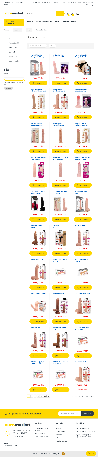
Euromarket (43, 454)
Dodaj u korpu (39, 83)
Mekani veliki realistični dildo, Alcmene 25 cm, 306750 (58, 126)
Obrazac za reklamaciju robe (85, 431)
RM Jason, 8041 (36, 328)
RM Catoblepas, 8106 (82, 294)
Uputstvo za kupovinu (44, 21)
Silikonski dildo (13, 47)
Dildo (29, 30)
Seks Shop (17, 30)
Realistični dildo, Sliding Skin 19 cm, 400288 (37, 57)
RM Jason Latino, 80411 (36, 226)
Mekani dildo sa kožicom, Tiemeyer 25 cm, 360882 (38, 91)
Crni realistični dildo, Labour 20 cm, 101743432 (38, 193)
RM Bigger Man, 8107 (38, 294)
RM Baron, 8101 (58, 294)
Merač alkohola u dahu (42, 437)
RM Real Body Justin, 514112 (60, 260)
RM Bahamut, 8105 (81, 362)
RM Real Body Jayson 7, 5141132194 (38, 362)
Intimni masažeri (14, 61)
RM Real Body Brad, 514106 (82, 260)
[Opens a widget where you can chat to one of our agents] (91, 453)
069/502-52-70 (72, 2)
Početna (30, 21)
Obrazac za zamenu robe (84, 428)
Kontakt (66, 21)
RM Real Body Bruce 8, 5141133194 (82, 328)
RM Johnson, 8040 (37, 259)
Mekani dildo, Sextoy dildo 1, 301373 (38, 158)
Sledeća (46, 396)
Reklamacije (59, 438)
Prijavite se (87, 414)
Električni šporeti (40, 433)
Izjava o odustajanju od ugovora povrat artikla (83, 436)
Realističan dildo (14, 43)
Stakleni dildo (13, 56)
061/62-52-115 (46, 2)
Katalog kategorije (10, 22)
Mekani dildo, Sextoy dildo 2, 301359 (60, 158)
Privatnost (59, 435)
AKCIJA (73, 21)
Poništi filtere (8, 88)
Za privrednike (60, 431)
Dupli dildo (12, 52)
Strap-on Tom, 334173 (58, 226)
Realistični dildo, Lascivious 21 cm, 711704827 (37, 125)
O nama (58, 428)
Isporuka (57, 21)
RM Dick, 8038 (80, 225)
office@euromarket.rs (86, 2)
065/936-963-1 (58, 2)
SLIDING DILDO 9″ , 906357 (82, 192)
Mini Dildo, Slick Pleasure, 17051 (58, 56)
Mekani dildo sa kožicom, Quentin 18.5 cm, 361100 (81, 125)
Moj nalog (90, 5)
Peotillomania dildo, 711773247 (60, 192)
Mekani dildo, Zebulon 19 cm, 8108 (60, 90)
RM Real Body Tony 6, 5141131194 (60, 362)
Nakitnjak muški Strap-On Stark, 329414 (81, 57)
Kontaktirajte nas (61, 441)
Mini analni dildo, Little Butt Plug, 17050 (81, 91)
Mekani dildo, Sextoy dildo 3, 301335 (82, 158)
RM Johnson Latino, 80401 (60, 328)
